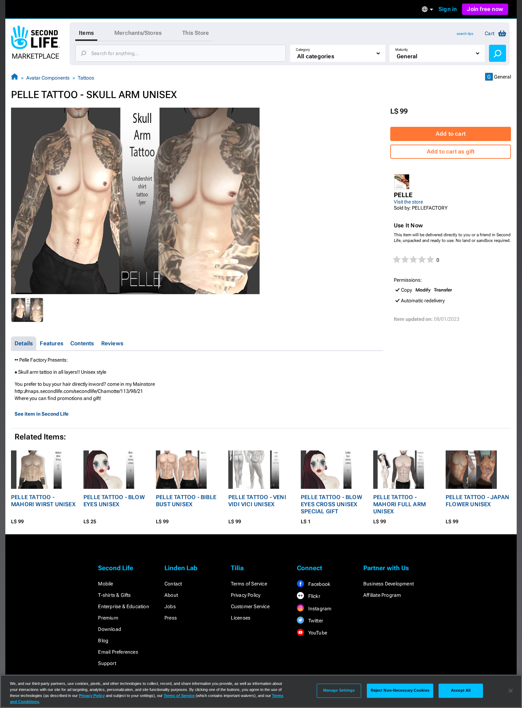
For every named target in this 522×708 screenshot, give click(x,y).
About (171, 595)
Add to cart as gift (451, 151)
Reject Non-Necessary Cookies (400, 690)
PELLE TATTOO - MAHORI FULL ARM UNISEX (399, 504)
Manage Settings (339, 690)
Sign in (448, 9)
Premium (108, 618)
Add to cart (451, 133)
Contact (173, 584)
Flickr (313, 596)
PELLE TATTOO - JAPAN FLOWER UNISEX (477, 501)
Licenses (241, 618)
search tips (465, 34)
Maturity (401, 50)
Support (107, 663)
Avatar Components (48, 78)
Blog (103, 640)
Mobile (105, 584)
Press (170, 618)
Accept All (461, 690)
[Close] (510, 690)
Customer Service (250, 606)
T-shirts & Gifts (114, 595)
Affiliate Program (382, 595)
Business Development (388, 584)
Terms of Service (249, 584)
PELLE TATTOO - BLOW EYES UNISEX (114, 501)
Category (303, 50)
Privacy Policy (246, 595)
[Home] (14, 77)
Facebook (318, 584)
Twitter (315, 620)
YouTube (317, 633)
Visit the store (408, 202)
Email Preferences (118, 652)
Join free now (485, 9)
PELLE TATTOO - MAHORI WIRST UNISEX (43, 501)
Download (109, 629)
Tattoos (86, 78)
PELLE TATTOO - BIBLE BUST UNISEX (186, 501)
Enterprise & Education (123, 606)
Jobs (170, 606)
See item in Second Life (42, 414)
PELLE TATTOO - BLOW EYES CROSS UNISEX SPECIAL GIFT (331, 504)
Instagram (319, 608)
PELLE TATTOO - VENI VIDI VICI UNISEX (257, 501)
